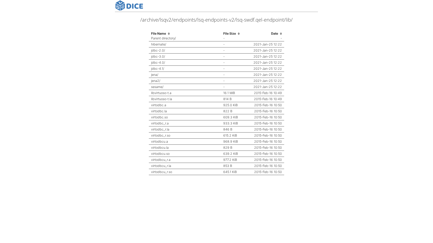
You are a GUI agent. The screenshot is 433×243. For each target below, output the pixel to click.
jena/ (154, 74)
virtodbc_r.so (160, 135)
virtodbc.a (158, 105)
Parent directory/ (163, 38)
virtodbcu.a (159, 141)
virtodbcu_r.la (161, 166)
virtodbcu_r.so (161, 172)
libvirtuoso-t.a (161, 93)
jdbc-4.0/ (158, 62)
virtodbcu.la (160, 147)
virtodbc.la (159, 111)
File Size (229, 33)
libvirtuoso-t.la (161, 99)
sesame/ (157, 87)
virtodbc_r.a (160, 123)
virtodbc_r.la (160, 129)
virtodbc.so (159, 117)
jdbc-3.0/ (158, 56)
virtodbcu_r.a (160, 160)
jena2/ (155, 81)
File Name (158, 33)
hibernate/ (158, 44)
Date (274, 33)
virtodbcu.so (160, 153)
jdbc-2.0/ (158, 50)
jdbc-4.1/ (157, 68)
